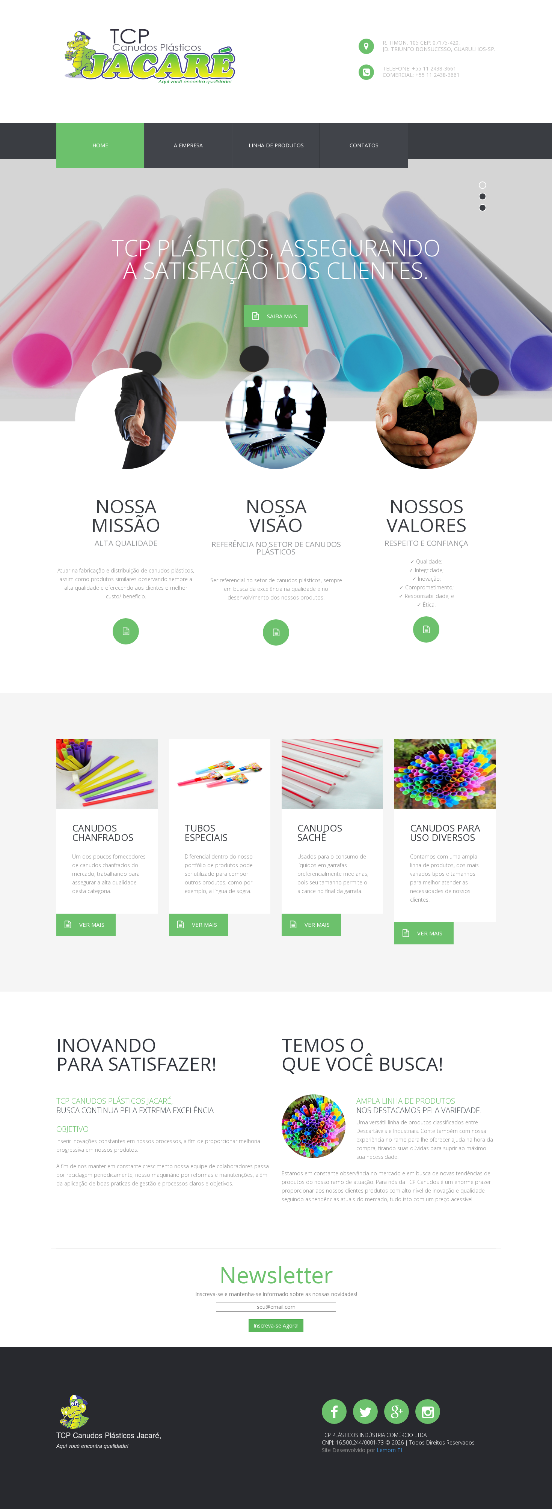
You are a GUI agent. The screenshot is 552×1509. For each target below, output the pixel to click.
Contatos (364, 145)
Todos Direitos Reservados (441, 1442)
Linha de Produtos (276, 145)
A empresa (188, 145)
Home (100, 145)
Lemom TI (389, 1450)
